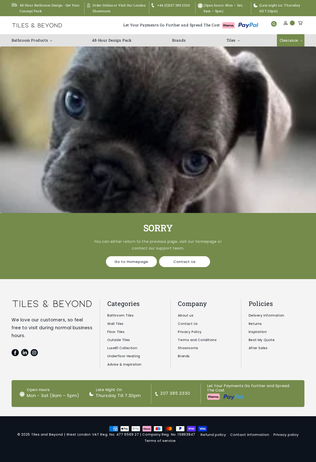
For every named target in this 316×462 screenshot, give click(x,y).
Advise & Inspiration (124, 364)
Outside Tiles (118, 340)
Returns (255, 323)
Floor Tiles (116, 332)
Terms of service (160, 440)
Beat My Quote (262, 340)
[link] (158, 129)
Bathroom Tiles (120, 315)
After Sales (258, 348)
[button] (31, 40)
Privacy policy (286, 434)
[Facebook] (15, 352)
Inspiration (258, 332)
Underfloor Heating (123, 356)
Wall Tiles (115, 323)
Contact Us (184, 261)
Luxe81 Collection (122, 348)
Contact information (249, 434)
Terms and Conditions (197, 340)
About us (185, 315)
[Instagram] (34, 352)
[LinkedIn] (24, 352)
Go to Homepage (131, 261)
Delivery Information (266, 315)
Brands (184, 356)
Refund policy (213, 434)
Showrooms (188, 348)
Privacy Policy (189, 332)
